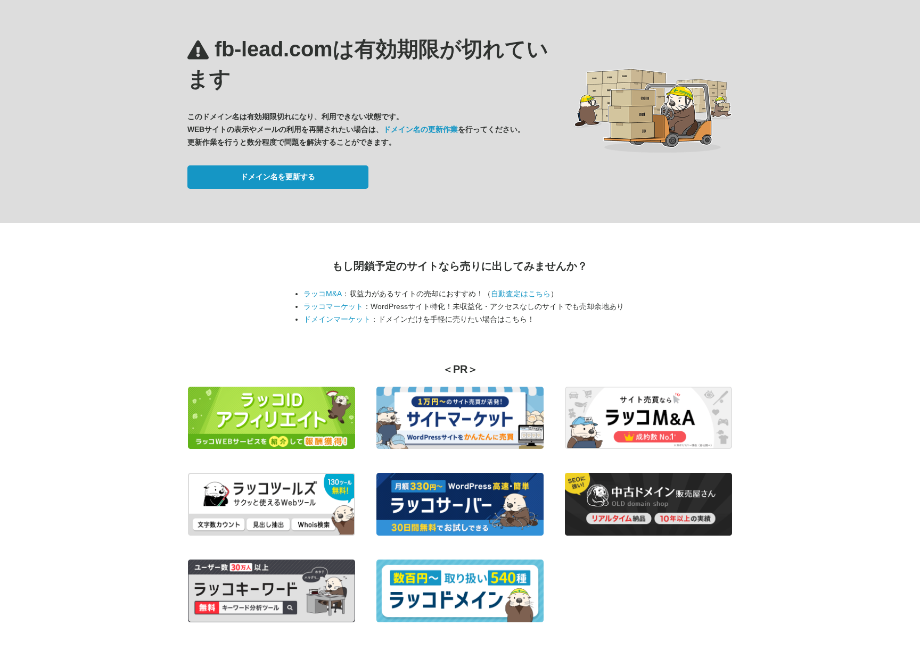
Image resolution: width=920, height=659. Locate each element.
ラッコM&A (322, 293)
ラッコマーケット (333, 306)
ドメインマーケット (337, 319)
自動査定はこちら (521, 293)
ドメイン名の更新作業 (420, 129)
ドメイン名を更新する (278, 176)
